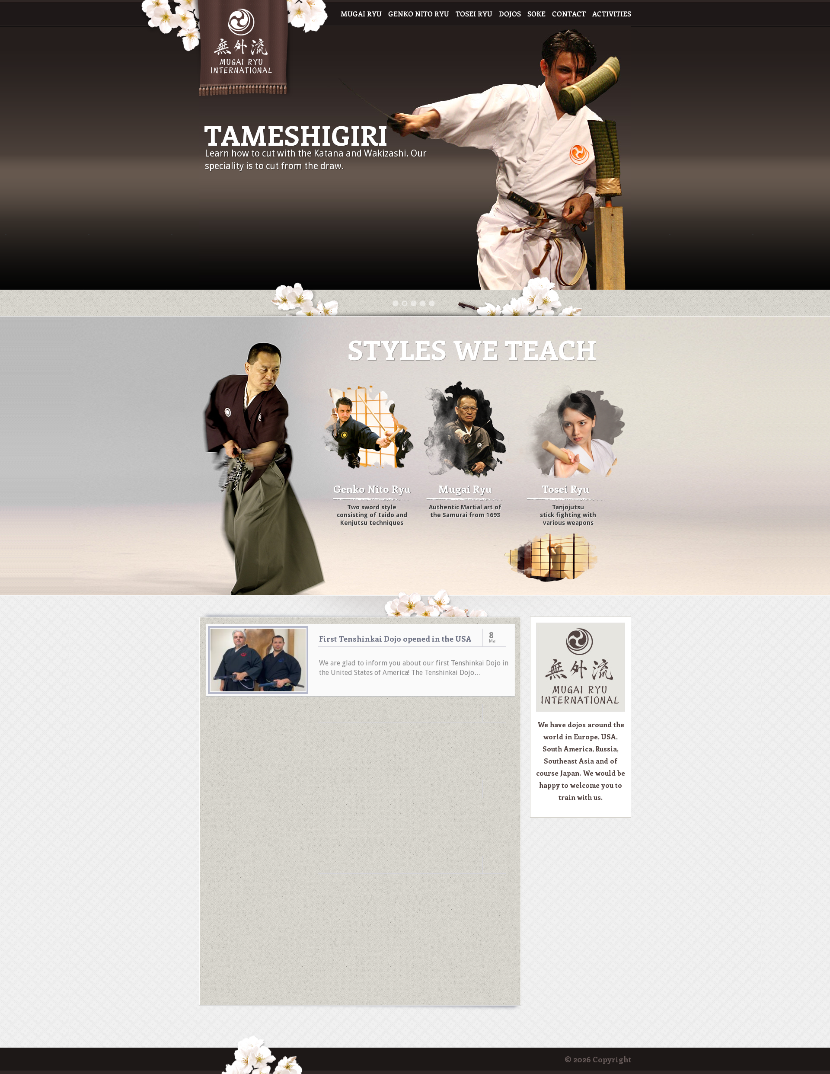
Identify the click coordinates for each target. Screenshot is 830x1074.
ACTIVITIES (611, 14)
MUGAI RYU (361, 14)
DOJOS (510, 14)
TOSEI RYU (474, 14)
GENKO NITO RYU (418, 14)
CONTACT (569, 14)
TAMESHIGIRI (296, 135)
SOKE (536, 14)
